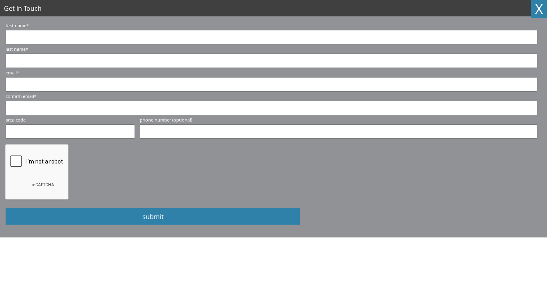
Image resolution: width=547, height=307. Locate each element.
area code (16, 120)
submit (153, 216)
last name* (17, 49)
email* (12, 73)
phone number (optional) (166, 120)
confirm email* (21, 96)
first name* (17, 25)
